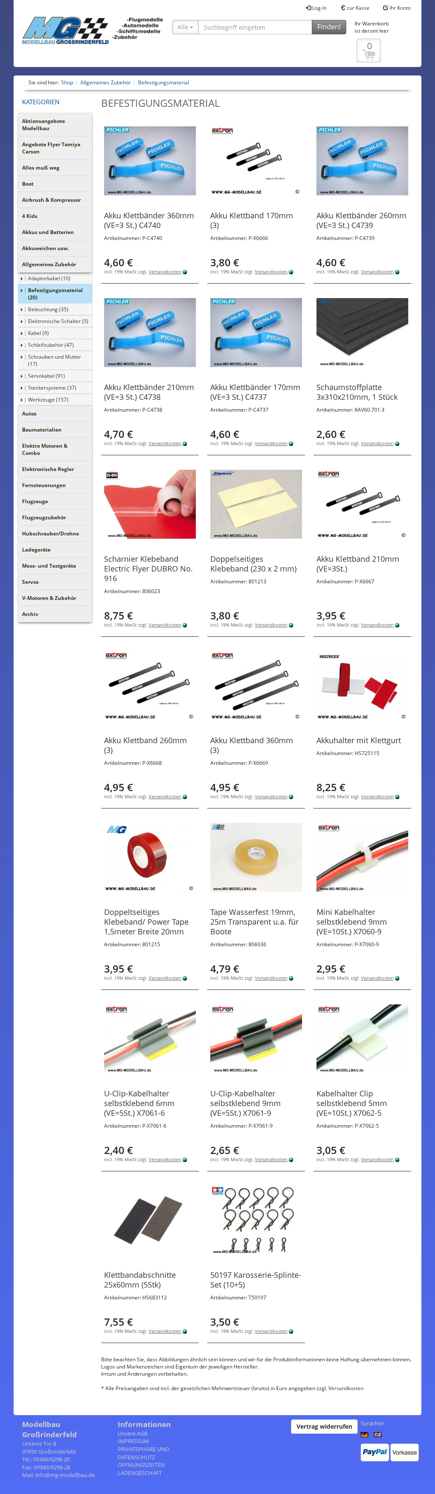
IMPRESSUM (133, 1441)
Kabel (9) (38, 333)
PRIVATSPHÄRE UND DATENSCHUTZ (143, 1453)
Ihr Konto (399, 7)
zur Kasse (357, 7)
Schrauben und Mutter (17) (54, 360)
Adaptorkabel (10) (49, 278)
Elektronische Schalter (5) (58, 321)
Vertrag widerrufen (324, 1426)
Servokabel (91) (46, 375)
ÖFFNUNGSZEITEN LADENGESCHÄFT (141, 1469)
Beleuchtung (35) (48, 309)
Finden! (329, 26)
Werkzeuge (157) (48, 399)
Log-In (319, 7)
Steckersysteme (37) (52, 387)
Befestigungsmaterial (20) (55, 294)
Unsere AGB (132, 1433)
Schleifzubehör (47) (51, 344)
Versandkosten (165, 271)
